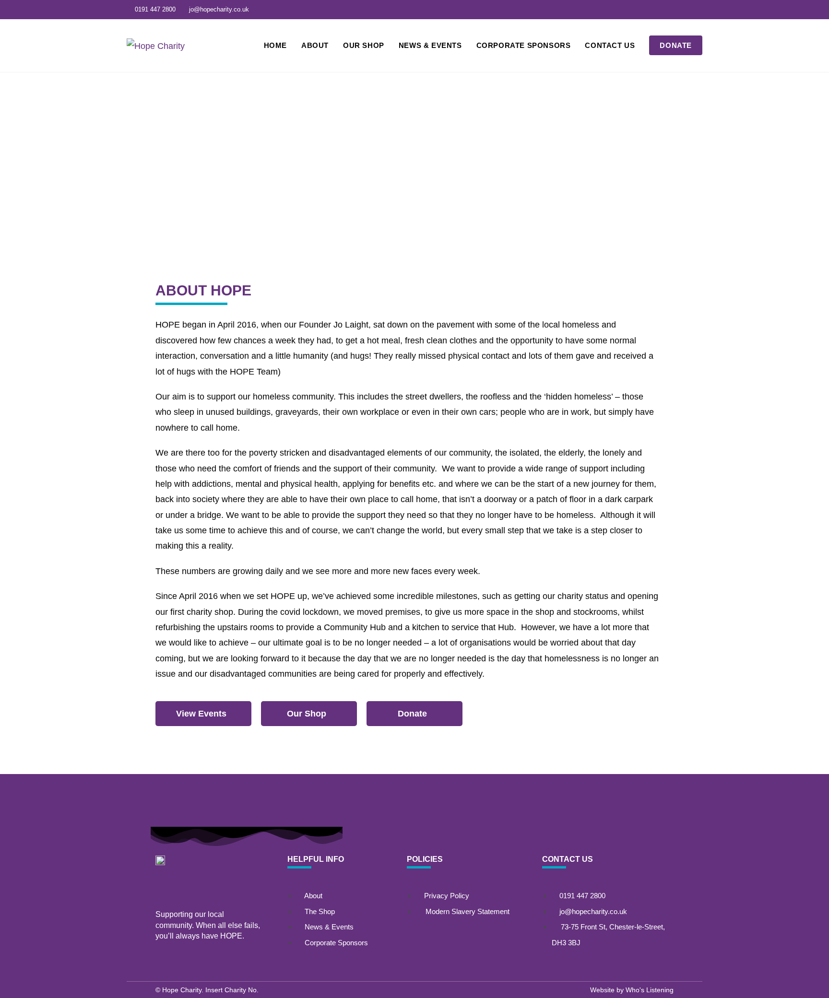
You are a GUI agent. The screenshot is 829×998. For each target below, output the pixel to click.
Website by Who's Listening (632, 990)
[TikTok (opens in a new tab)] (697, 9)
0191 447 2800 (155, 9)
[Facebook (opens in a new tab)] (685, 9)
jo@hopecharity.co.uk (219, 9)
